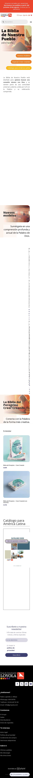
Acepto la (11, 647)
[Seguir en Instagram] (26, 684)
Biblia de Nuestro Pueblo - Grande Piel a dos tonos (29, 278)
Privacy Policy (23, 774)
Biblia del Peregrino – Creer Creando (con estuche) (15, 501)
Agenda (25, 15)
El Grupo (19, 15)
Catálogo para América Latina (19, 68)
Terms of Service (27, 774)
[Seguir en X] (22, 684)
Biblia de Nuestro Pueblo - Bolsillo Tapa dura (29, 354)
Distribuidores (5, 720)
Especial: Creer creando (21, 62)
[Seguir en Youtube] (31, 684)
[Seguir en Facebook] (17, 684)
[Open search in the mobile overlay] (14, 22)
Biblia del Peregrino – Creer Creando (13, 465)
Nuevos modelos (23, 56)
